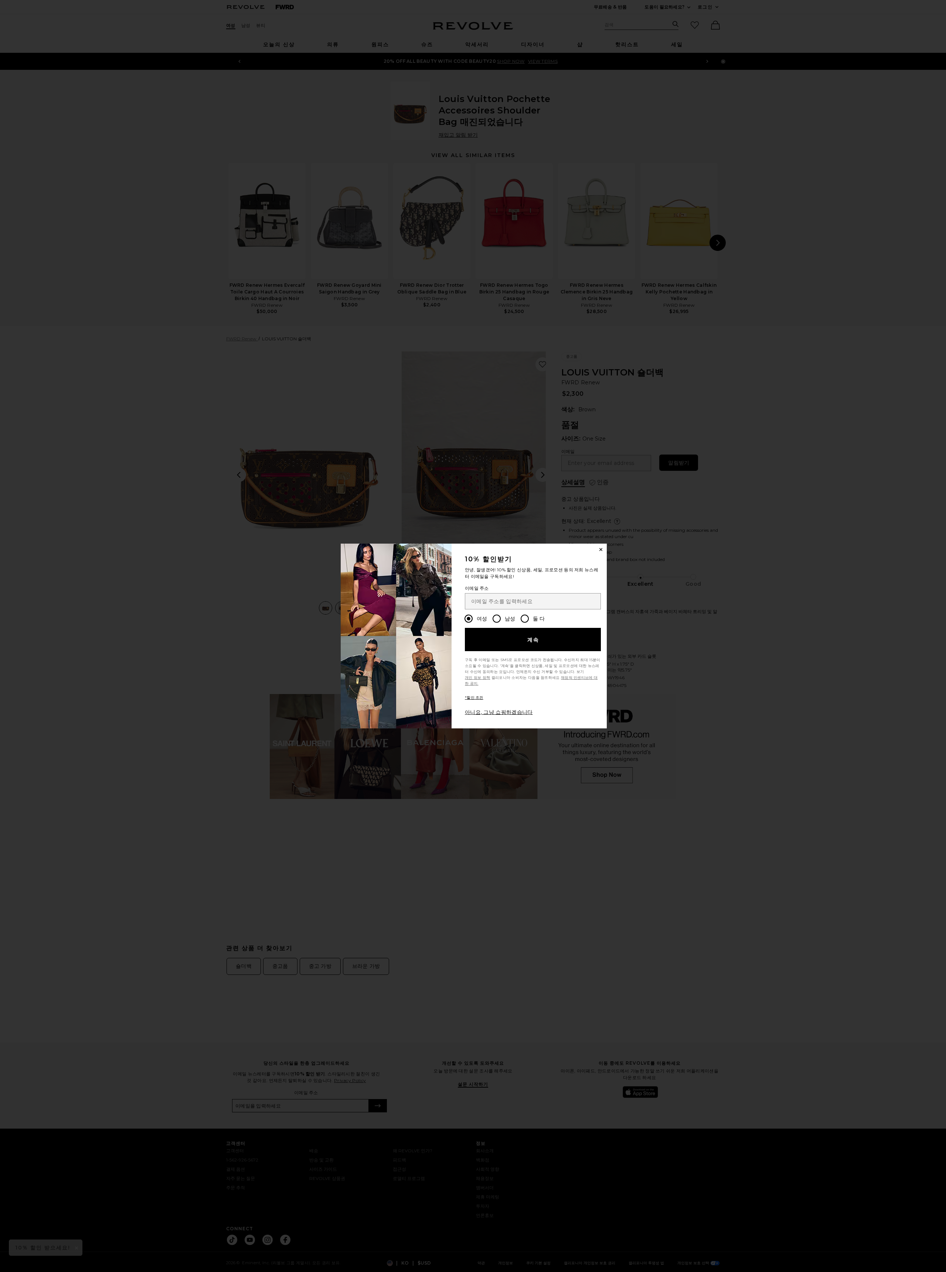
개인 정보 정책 (477, 677)
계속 (533, 639)
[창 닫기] (601, 549)
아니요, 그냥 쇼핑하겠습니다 (499, 712)
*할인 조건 (474, 697)
